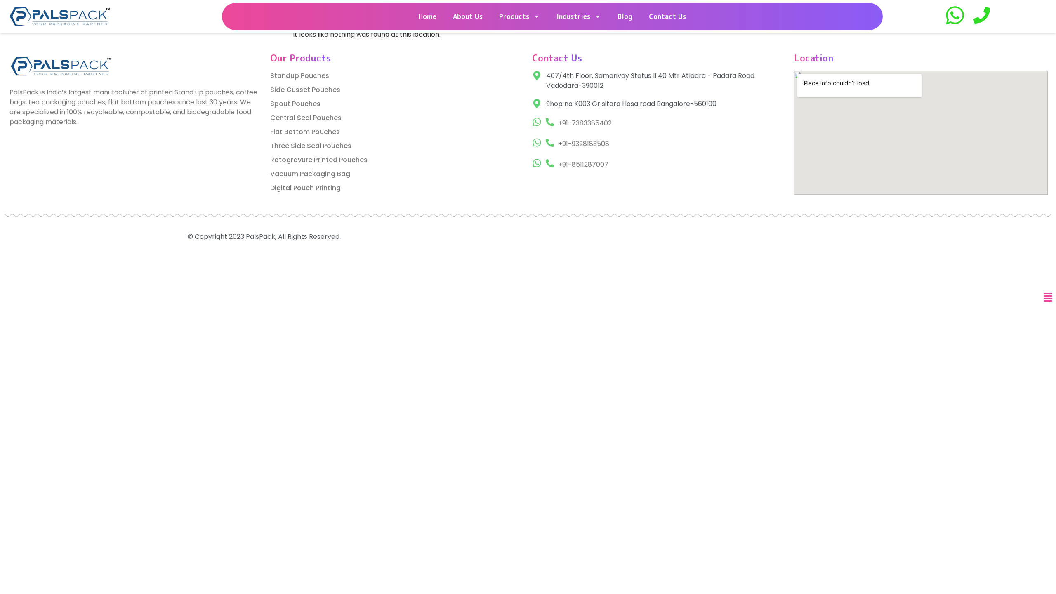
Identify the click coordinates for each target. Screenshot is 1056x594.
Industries (573, 16)
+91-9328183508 (583, 143)
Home (427, 16)
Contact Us (667, 16)
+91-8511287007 (583, 164)
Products (514, 16)
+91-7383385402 (585, 123)
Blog (625, 16)
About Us (468, 16)
